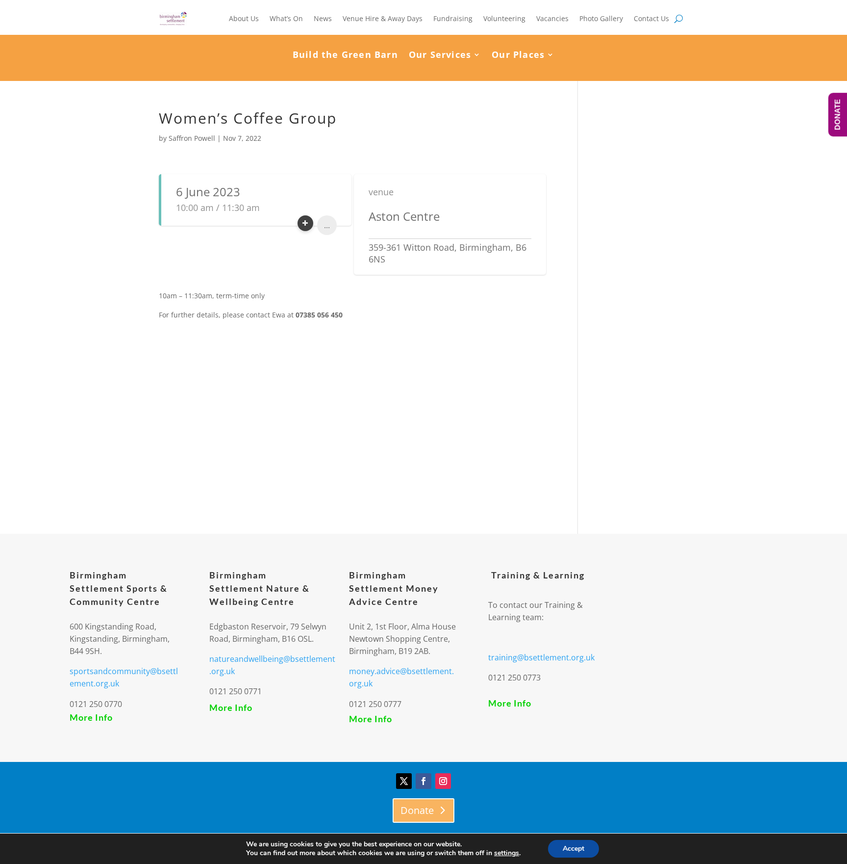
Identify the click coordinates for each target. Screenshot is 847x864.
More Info (91, 717)
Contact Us (651, 18)
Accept (573, 848)
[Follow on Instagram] (443, 781)
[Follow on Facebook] (423, 781)
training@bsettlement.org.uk (541, 657)
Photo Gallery (601, 18)
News (323, 18)
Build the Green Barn (345, 55)
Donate (417, 810)
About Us (244, 18)
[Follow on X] (404, 781)
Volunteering (504, 18)
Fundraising (453, 18)
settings (506, 853)
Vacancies (552, 18)
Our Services (440, 55)
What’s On (286, 18)
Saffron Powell (192, 138)
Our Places (518, 55)
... (327, 225)
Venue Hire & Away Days (383, 18)
